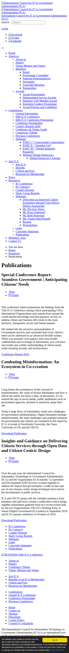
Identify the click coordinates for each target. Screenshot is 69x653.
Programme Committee (35, 75)
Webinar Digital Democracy (38, 154)
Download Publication (14, 433)
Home (11, 53)
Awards (20, 91)
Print (11, 291)
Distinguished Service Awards (39, 97)
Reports (27, 221)
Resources (14, 180)
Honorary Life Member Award (40, 100)
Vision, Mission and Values (23, 570)
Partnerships (29, 88)
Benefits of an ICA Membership (26, 579)
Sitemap (13, 613)
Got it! (54, 640)
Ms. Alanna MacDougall (36, 218)
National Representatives (36, 78)
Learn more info (56, 650)
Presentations (30, 225)
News (11, 177)
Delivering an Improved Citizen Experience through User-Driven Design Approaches (41, 202)
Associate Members (34, 84)
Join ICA (13, 161)
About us (13, 56)
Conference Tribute (26, 132)
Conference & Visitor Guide (31, 129)
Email (15, 295)
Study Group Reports (27, 193)
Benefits (20, 167)
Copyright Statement (27, 231)
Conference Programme (21, 598)
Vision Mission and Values (30, 65)
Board (26, 72)
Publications (22, 234)
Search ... (6, 22)
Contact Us (14, 241)
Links (19, 228)
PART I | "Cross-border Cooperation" (44, 142)
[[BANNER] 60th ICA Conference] (22, 554)
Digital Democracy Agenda (45, 158)
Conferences (15, 110)
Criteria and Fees (25, 170)
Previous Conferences (28, 135)
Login (4, 28)
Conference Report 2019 (15, 354)
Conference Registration (29, 123)
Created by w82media (20, 623)
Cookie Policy (16, 620)
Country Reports (25, 190)
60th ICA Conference (28, 116)
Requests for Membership (30, 174)
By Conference (24, 183)
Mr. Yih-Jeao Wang (33, 209)
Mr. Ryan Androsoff (34, 212)
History (20, 62)
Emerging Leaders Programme (40, 103)
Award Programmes (34, 94)
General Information (27, 113)
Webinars (21, 139)
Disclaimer (14, 616)
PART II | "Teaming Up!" (37, 145)
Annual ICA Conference (22, 595)
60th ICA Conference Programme (34, 119)
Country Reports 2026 (28, 126)
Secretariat (28, 81)
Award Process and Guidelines (40, 107)
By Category (23, 186)
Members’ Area (17, 237)
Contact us (14, 610)
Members (21, 68)
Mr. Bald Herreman (33, 215)
